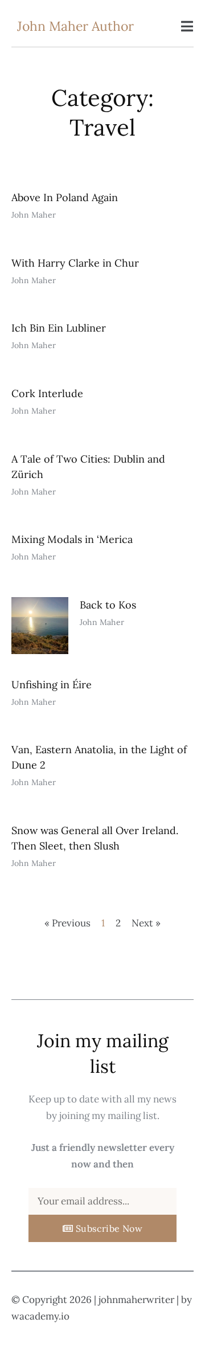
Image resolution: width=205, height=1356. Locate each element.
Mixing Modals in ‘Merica (72, 539)
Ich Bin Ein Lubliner (58, 327)
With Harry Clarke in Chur (75, 262)
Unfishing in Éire (51, 684)
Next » (146, 923)
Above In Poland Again (64, 197)
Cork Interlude (47, 393)
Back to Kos (108, 604)
